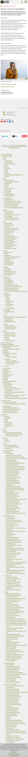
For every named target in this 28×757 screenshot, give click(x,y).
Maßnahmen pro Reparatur (12, 675)
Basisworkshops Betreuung (13, 690)
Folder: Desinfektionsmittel (12, 471)
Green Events (6, 376)
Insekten (7, 296)
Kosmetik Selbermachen (11, 271)
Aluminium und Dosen (10, 163)
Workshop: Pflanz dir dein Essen (14, 657)
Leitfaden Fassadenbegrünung (13, 482)
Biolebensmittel (8, 223)
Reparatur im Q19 (10, 557)
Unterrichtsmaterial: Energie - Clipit (14, 618)
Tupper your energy (11, 565)
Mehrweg (7, 167)
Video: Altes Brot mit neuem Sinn (14, 503)
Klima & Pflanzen (9, 283)
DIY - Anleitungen (7, 198)
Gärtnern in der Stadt (10, 258)
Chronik (5, 431)
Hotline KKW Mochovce (12, 539)
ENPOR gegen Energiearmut (13, 669)
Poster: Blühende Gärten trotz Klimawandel (16, 499)
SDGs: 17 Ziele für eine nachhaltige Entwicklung (16, 291)
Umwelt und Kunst (10, 617)
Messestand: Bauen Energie (13, 492)
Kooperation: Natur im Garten (13, 477)
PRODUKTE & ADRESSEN (8, 344)
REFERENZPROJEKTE (8, 450)
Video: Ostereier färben (11, 505)
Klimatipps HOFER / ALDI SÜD (13, 540)
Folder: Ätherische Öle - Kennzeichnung (15, 467)
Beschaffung (6, 352)
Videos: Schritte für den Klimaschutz (13, 286)
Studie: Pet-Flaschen (11, 678)
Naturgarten (8, 260)
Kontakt (17, 147)
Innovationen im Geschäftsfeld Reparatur (16, 674)
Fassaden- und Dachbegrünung (12, 256)
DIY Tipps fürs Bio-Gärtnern (11, 204)
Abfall (4, 159)
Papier (6, 170)
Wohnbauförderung (9, 196)
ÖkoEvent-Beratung (11, 551)
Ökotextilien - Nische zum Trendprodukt (15, 723)
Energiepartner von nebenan (13, 585)
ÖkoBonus (8, 718)
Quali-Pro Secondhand (11, 725)
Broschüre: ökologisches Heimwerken (15, 457)
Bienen (8, 299)
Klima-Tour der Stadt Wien (12, 604)
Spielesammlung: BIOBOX (12, 609)
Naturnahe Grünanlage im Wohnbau (14, 548)
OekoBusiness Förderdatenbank (14, 720)
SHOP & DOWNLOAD (7, 342)
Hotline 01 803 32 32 (11, 517)
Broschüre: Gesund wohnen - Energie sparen (16, 458)
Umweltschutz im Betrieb (11, 684)
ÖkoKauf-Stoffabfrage (11, 356)
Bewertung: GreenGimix (12, 698)
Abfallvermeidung (9, 162)
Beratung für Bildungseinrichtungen (11, 409)
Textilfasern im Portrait (10, 321)
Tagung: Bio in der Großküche (13, 615)
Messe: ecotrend (10, 491)
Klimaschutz (6, 277)
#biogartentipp (8, 252)
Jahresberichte (8, 424)
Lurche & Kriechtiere (10, 308)
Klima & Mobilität (9, 281)
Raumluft (5, 378)
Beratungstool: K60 (11, 523)
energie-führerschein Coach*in (13, 582)
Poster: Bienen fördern (11, 494)
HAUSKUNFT (9, 535)
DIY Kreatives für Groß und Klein (12, 203)
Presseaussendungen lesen (11, 445)
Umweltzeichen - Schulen (12, 735)
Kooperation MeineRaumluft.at (13, 542)
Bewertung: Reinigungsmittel (13, 700)
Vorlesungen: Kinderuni (11, 639)
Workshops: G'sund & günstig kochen (15, 654)
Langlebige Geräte (10, 543)
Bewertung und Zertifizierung (10, 353)
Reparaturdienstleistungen (9, 381)
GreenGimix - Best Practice (12, 362)
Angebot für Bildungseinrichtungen (11, 349)
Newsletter (7, 441)
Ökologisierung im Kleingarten (13, 553)
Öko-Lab (8, 717)
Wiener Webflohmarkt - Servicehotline (15, 573)
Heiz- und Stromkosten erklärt (12, 219)
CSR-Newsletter (7, 368)
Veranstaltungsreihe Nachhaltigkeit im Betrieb (16, 398)
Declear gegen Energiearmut (13, 668)
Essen (4, 221)
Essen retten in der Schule (12, 601)
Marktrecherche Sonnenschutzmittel (15, 489)
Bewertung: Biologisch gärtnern (13, 696)
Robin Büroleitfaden (11, 726)
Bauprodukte (8, 183)
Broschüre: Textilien (11, 460)
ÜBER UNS (4, 414)
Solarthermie (8, 192)
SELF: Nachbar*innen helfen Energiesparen (16, 562)
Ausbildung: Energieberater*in (13, 578)
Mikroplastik (8, 168)
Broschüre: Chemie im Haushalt (13, 455)
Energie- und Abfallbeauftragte (13, 704)
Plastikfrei (7, 173)
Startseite (17, 145)
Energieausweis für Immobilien (12, 214)
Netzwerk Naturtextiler (11, 715)
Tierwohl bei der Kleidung (11, 327)
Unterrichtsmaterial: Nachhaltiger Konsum (16, 623)
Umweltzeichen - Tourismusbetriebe (15, 739)
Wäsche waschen (9, 320)
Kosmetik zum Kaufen (10, 273)
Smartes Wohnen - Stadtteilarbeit (14, 564)
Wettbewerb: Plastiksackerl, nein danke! (15, 513)
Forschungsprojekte (9, 663)
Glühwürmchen (10, 301)
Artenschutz (8, 295)
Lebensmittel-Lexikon (10, 239)
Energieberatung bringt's (12, 525)
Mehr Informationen (14, 755)
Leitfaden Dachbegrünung (12, 480)
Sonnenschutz (8, 274)
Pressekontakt (8, 448)
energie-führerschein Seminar (12, 396)
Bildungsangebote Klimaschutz (13, 595)
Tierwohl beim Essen (10, 325)
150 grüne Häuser (10, 518)
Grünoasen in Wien (10, 534)
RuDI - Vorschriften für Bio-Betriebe (14, 721)
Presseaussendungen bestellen (12, 446)
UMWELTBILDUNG (6, 400)
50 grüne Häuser (10, 664)
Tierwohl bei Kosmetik (10, 328)
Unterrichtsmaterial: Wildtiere (13, 634)
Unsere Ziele (8, 417)
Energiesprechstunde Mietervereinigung (16, 531)
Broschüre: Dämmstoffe (12, 461)
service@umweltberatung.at (7, 86)
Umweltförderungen (8, 384)
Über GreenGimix (10, 364)
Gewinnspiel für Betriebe (12, 435)
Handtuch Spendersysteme (12, 707)
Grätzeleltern (9, 588)
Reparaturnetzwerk (11, 556)
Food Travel (9, 603)
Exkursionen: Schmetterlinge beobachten (16, 598)
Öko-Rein (7, 355)
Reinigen (7, 337)
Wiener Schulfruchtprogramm (13, 650)
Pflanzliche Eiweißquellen (11, 245)
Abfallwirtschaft (7, 347)
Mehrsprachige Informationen (10, 412)
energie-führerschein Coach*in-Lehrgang (14, 395)
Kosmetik (5, 267)
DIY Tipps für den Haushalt (11, 206)
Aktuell (5, 157)
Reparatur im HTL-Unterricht (13, 606)
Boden (6, 253)
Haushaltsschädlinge (10, 334)
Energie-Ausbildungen (10, 387)
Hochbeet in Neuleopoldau (12, 537)
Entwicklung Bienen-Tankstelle (13, 600)
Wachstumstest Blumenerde (13, 682)
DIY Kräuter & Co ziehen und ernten (13, 201)
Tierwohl (5, 324)
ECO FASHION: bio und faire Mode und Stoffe (15, 317)
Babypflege (7, 268)
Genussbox (9, 706)
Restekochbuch (10, 728)
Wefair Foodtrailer (10, 648)
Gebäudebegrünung (9, 188)
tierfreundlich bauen (9, 311)
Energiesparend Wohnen (12, 671)
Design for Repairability (12, 596)
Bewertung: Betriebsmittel (12, 695)
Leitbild (6, 419)
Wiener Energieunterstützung (13, 571)
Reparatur (7, 176)
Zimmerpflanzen (9, 264)
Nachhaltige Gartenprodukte (13, 712)
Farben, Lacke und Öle (10, 332)
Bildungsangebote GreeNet (12, 593)
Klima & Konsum (9, 280)
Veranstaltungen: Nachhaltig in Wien (15, 635)
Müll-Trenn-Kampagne (11, 710)
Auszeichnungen (9, 425)
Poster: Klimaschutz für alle (12, 502)
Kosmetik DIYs (8, 270)
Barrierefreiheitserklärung (16, 146)
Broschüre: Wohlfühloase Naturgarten (15, 463)
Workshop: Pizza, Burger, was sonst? (15, 651)
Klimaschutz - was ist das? (11, 288)
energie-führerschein (11, 580)
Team (4, 429)
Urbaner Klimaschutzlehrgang (13, 589)
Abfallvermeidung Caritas (12, 689)
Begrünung (5, 350)
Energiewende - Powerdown (13, 703)
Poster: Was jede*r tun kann (12, 500)
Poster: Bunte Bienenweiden (13, 496)
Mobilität (5, 373)
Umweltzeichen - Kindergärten (13, 737)
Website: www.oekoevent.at (13, 508)
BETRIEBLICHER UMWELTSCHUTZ (10, 346)
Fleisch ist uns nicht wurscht (11, 228)
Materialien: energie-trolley (12, 583)
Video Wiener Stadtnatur (12, 637)
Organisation (6, 416)
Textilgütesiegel (8, 318)
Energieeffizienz (7, 371)
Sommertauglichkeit (10, 194)
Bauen (4, 178)
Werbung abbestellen (10, 340)
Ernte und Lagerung (9, 224)
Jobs (10, 147)
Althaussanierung (9, 180)
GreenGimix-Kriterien (11, 360)
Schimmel (7, 339)
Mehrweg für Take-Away (12, 709)
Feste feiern (7, 226)
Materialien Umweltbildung (9, 402)
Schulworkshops (7, 406)
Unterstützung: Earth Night (12, 554)
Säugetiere (7, 310)
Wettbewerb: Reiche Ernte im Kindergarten (16, 645)
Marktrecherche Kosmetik (12, 483)
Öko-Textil (7, 366)
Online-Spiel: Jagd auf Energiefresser (15, 607)
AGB (25, 146)
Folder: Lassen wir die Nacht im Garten (15, 469)
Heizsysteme (8, 189)
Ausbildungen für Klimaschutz (12, 289)
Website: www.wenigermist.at (13, 642)
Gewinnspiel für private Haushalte (14, 434)
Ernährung (5, 370)
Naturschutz (6, 293)
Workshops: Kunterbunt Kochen (14, 656)
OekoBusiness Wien (8, 374)
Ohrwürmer (9, 306)
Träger (6, 421)
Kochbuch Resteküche (11, 475)
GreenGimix (7, 359)
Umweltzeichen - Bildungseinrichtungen (15, 731)
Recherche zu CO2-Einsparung (13, 677)
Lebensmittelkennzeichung (11, 237)
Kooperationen (8, 422)
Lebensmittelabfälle (9, 235)
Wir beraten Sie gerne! (7, 154)
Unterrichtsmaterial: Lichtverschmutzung (16, 620)
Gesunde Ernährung (9, 231)
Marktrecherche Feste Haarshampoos (15, 488)
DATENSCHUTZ (5, 146)
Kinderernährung (9, 232)
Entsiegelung (8, 255)
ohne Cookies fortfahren (14, 753)
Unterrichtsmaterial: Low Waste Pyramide (16, 621)
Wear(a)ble (9, 640)
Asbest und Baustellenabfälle (12, 181)
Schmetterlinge (10, 304)
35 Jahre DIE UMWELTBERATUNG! (13, 432)
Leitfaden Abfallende (11, 478)
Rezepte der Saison (9, 243)
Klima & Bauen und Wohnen (11, 285)
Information (7, 452)
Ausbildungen (8, 575)
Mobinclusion (9, 546)
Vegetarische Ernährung (10, 248)
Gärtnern (5, 250)
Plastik (6, 171)
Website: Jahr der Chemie (12, 507)
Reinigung (5, 379)
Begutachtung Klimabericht (13, 666)
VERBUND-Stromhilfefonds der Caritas (15, 570)
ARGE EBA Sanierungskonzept (13, 520)
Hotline (6, 439)
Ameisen (8, 298)
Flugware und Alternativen (11, 229)
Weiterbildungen (7, 385)
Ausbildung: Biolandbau (12, 577)
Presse (13, 147)
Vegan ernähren (8, 246)
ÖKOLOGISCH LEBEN (7, 156)
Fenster (6, 186)
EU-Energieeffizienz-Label (11, 217)
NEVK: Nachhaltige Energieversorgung (15, 550)
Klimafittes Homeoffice (10, 335)
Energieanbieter (8, 216)
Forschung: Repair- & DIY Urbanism (14, 672)
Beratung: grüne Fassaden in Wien (14, 521)
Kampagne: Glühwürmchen (12, 472)
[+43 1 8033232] (22, 2)
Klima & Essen (8, 278)
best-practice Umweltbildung (10, 410)
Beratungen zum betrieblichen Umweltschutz (17, 692)
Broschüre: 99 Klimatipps (12, 464)
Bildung (6, 592)
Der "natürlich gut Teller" (12, 701)
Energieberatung (9, 213)
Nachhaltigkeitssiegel (11, 714)
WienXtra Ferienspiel (11, 646)
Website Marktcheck (11, 510)
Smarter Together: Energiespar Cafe (15, 610)
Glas (6, 165)
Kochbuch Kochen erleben (12, 474)
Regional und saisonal (10, 242)
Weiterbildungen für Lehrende (10, 407)
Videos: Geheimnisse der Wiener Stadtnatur (15, 403)
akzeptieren (14, 752)
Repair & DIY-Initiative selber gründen (14, 174)
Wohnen (5, 331)
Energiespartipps (9, 211)
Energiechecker (10, 526)
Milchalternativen (9, 240)
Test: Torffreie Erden (11, 680)
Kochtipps (7, 234)
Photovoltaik (8, 191)
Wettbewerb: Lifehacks (12, 643)
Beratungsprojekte (9, 515)
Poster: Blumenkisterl (11, 497)
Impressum (23, 145)
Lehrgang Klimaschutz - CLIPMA (14, 586)
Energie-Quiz (9, 532)
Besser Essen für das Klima (9, 6)
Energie (5, 210)
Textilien (5, 315)
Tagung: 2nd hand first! (11, 614)
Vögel (6, 313)
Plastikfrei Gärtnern (9, 263)
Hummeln (8, 303)
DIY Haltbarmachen (9, 199)
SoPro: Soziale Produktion (12, 729)
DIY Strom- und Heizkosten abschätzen (14, 207)
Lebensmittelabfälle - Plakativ (13, 545)
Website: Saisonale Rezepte (13, 511)
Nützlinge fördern (9, 261)
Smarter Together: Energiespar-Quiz (15, 612)
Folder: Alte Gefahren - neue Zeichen (15, 466)
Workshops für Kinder (11, 653)
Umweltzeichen (7, 382)
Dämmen (7, 185)
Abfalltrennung (8, 160)
